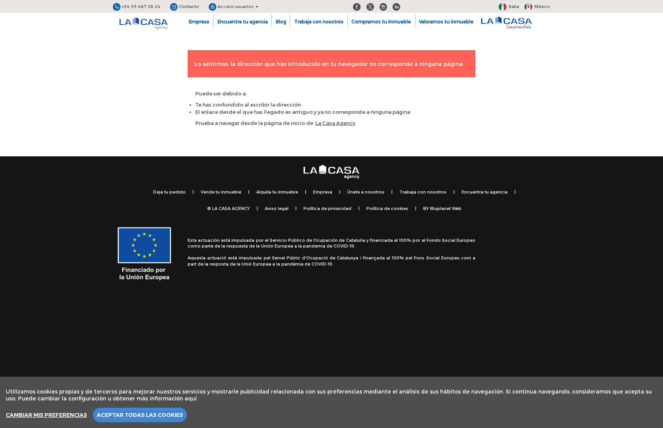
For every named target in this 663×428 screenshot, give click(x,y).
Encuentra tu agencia (243, 21)
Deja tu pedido (169, 191)
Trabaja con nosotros (318, 21)
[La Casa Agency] (143, 23)
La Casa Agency (335, 123)
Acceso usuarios (235, 6)
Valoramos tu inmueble (446, 21)
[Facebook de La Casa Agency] (357, 6)
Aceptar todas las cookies (140, 415)
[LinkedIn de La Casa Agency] (396, 6)
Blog (281, 21)
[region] (331, 402)
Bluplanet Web (446, 208)
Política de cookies (387, 208)
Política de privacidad (327, 208)
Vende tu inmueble (221, 191)
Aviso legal (277, 208)
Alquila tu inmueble (277, 191)
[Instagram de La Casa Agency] (383, 6)
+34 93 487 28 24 (140, 6)
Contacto (188, 6)
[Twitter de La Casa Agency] (370, 6)
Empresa (199, 21)
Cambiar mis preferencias (46, 415)
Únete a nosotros (365, 191)
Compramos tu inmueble (381, 21)
